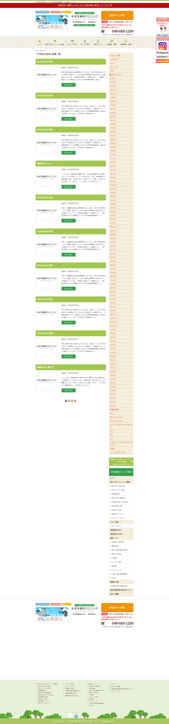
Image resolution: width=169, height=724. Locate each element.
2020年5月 (113, 344)
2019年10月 (113, 371)
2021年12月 (113, 272)
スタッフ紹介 (84, 43)
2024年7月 (113, 158)
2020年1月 (113, 360)
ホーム (40, 43)
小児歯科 (114, 558)
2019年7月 (113, 382)
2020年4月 (113, 348)
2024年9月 (113, 150)
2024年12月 (113, 139)
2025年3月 (113, 128)
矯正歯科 (114, 566)
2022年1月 (113, 268)
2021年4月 (113, 303)
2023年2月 (113, 219)
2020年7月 (113, 337)
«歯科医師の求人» (116, 530)
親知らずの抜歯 (116, 554)
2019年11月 (113, 367)
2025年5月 (113, 120)
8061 (111, 434)
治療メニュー (98, 43)
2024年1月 (113, 181)
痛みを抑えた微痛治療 (118, 498)
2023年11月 (113, 188)
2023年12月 (113, 185)
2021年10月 (113, 280)
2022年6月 (113, 249)
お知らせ (112, 63)
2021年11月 (113, 276)
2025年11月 (113, 97)
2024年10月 (113, 147)
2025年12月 (113, 93)
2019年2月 (113, 401)
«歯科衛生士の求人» (116, 534)
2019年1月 (113, 405)
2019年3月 (113, 398)
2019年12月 (113, 363)
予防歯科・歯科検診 (117, 542)
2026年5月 (113, 78)
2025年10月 (113, 101)
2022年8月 (113, 242)
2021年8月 (113, 287)
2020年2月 (113, 356)
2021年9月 (113, 284)
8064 (111, 431)
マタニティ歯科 (116, 562)
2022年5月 (113, 253)
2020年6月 (113, 341)
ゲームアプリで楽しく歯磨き (117, 452)
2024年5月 (113, 166)
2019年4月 (113, 394)
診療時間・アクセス (117, 514)
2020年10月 (113, 325)
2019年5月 (113, 390)
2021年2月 (113, 310)
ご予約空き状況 (114, 59)
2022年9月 (113, 238)
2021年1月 (113, 314)
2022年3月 (113, 261)
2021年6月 (113, 295)
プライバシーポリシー (118, 518)
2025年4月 (113, 124)
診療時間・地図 (125, 43)
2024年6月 (113, 162)
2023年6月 (113, 204)
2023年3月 (113, 215)
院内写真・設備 (116, 510)
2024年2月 (113, 177)
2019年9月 (113, 375)
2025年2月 (113, 131)
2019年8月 (113, 379)
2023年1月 (113, 223)
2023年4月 (113, 211)
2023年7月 (113, 200)
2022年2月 (113, 264)
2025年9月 (113, 105)
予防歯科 (112, 448)
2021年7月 (113, 291)
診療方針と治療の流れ (118, 486)
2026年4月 (113, 82)
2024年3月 (113, 173)
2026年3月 (113, 86)
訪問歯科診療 (115, 494)
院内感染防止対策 (116, 506)
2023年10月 (113, 192)
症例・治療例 (114, 594)
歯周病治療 (114, 546)
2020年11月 (113, 322)
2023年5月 (113, 207)
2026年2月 (113, 89)
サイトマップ (115, 691)
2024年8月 (113, 154)
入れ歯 (113, 578)
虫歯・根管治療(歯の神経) (119, 550)
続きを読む (68, 85)
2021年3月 (113, 306)
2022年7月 (113, 245)
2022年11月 (113, 230)
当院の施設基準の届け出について (121, 590)
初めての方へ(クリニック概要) (54, 43)
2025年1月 (113, 135)
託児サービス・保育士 (118, 490)
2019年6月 (113, 386)
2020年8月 (113, 333)
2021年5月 (113, 299)
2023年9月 (113, 196)
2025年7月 (113, 112)
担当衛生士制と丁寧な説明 (119, 502)
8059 (111, 438)
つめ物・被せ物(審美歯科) (119, 574)
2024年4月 (113, 169)
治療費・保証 (111, 43)
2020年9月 (113, 329)
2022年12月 (113, 226)
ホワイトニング (116, 570)
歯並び (112, 413)
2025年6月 (113, 116)
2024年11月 (113, 143)
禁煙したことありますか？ (117, 417)
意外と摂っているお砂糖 (116, 421)
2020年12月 (113, 318)
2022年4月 (113, 257)
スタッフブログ (70, 43)
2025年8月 (113, 108)
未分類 (112, 70)
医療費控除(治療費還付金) (119, 586)
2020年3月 (113, 352)
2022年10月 (113, 234)
